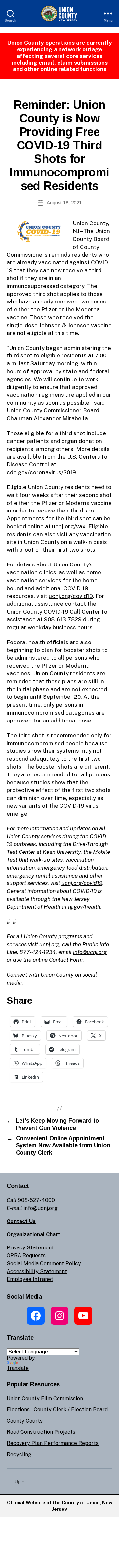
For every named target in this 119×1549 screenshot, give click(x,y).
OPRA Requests (26, 1255)
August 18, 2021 (64, 202)
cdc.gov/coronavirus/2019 (41, 472)
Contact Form (66, 960)
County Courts (25, 1421)
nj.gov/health (84, 907)
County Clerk (50, 1409)
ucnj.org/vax (69, 526)
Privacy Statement (30, 1248)
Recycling (19, 1454)
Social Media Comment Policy (44, 1263)
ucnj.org (49, 944)
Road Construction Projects (41, 1432)
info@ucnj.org (90, 952)
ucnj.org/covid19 (71, 596)
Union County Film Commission (45, 1398)
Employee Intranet (30, 1279)
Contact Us (21, 1221)
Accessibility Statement (37, 1271)
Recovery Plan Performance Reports (53, 1443)
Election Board (89, 1409)
